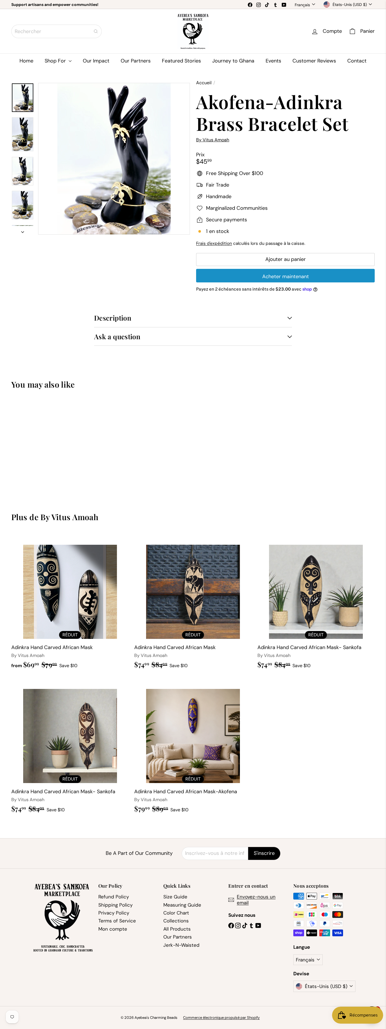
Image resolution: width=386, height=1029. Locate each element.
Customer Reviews (314, 60)
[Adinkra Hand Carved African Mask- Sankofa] (316, 603)
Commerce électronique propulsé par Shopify (221, 1017)
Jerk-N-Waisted (181, 945)
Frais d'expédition (214, 243)
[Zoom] (114, 158)
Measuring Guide (182, 905)
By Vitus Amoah (69, 517)
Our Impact (96, 60)
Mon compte (112, 929)
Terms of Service (117, 921)
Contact (357, 60)
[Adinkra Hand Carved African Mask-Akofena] (192, 747)
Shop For (56, 60)
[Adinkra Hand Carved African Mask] (70, 604)
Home (26, 60)
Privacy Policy (113, 913)
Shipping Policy (115, 905)
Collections (176, 921)
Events (273, 60)
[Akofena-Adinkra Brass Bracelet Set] (39, 446)
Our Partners (136, 60)
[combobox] (56, 31)
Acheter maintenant (285, 276)
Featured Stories (181, 60)
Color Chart (176, 913)
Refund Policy (113, 897)
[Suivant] (22, 230)
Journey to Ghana (233, 60)
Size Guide (175, 897)
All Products (177, 929)
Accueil (204, 82)
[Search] (96, 31)
